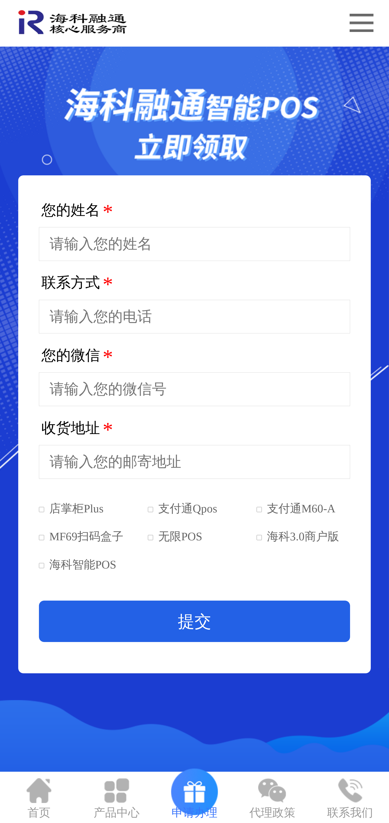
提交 (194, 621)
